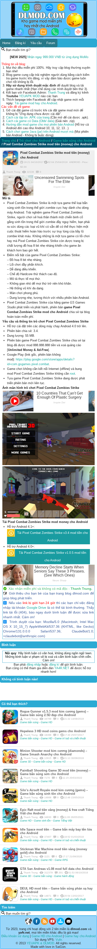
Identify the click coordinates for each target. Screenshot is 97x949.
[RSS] (44, 924)
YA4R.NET (61, 668)
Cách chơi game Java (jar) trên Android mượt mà (39, 131)
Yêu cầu (36, 43)
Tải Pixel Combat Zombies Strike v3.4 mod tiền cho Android (52, 536)
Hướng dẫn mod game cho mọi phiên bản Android (40, 124)
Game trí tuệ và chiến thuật (70, 738)
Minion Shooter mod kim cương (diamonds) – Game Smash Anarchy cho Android (53, 752)
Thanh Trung (56, 92)
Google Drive (36, 607)
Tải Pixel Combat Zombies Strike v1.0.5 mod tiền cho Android (52, 556)
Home (6, 43)
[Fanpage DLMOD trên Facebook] (36, 924)
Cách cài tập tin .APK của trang (27, 117)
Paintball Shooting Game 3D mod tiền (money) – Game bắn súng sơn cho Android (55, 772)
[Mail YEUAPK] (68, 924)
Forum (50, 43)
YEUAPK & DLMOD (40, 943)
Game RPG (61, 859)
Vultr (59, 939)
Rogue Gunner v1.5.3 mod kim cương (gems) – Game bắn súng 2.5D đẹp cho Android (54, 713)
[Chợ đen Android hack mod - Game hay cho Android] (28, 924)
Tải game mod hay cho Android (36, 103)
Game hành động (64, 876)
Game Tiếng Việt (62, 820)
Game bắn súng (29, 722)
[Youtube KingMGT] (52, 924)
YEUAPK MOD (29, 96)
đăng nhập (34, 664)
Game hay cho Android (80, 936)
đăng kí (54, 664)
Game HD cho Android (47, 936)
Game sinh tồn (42, 820)
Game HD (46, 722)
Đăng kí (20, 43)
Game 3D (26, 761)
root (72, 373)
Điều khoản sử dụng (15, 936)
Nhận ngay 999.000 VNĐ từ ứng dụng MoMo (57, 57)
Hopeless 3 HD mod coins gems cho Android (53, 731)
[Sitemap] (60, 924)
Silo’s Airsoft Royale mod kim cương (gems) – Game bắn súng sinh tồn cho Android (54, 791)
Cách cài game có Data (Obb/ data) (30, 121)
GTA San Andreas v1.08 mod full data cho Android (56, 869)
